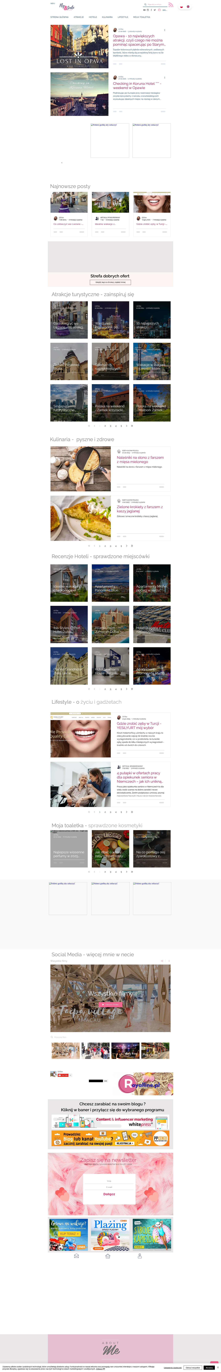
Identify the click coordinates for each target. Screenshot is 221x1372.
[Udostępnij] (162, 960)
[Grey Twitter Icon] (154, 10)
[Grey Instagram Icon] (147, 10)
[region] (143, 1083)
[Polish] (181, 6)
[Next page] (126, 426)
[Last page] (132, 426)
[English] (188, 6)
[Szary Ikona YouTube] (144, 10)
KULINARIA (107, 17)
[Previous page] (94, 426)
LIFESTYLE (123, 17)
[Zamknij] (217, 1367)
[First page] (89, 426)
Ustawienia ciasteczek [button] (173, 1367)
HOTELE (93, 17)
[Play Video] (65, 1051)
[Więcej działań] (165, 30)
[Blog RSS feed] (171, 4)
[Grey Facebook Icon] (151, 10)
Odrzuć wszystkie (193, 1367)
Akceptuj (209, 1367)
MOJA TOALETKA (141, 17)
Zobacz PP (100, 1369)
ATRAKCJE (79, 17)
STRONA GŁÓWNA (60, 17)
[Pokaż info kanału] (168, 960)
